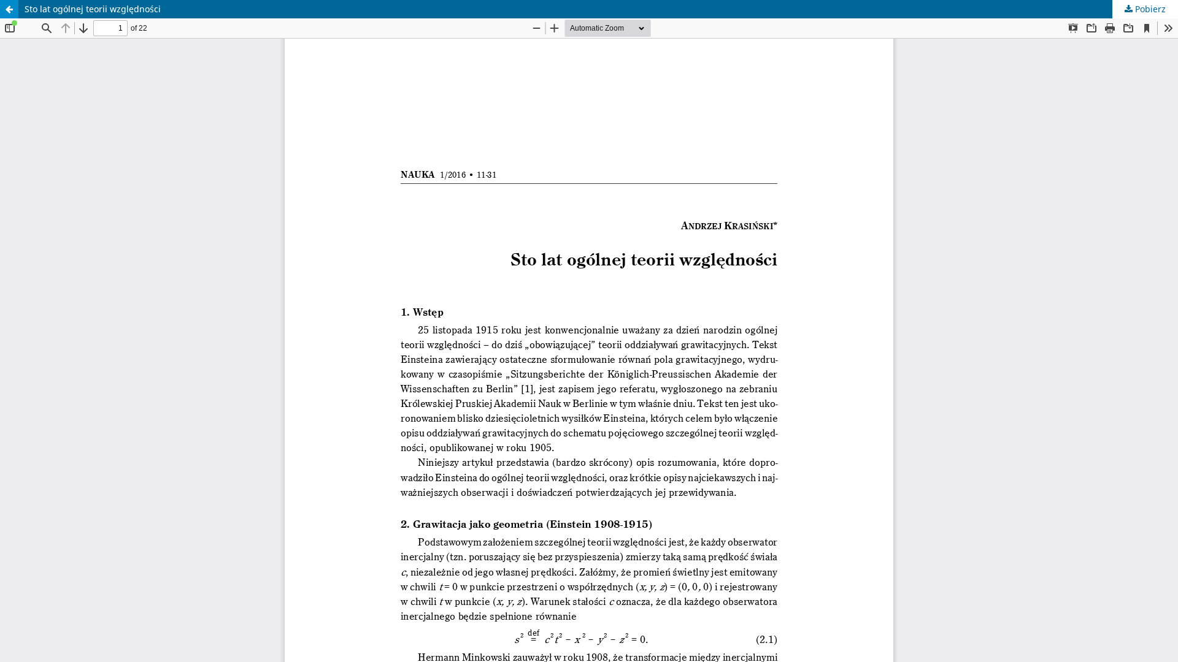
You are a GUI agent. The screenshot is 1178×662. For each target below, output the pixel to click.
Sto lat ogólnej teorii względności (93, 9)
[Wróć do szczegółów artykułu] (9, 9)
